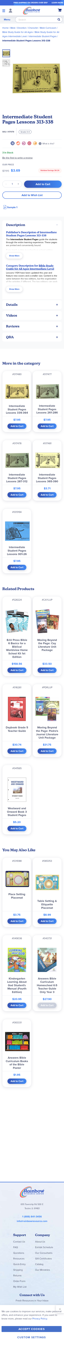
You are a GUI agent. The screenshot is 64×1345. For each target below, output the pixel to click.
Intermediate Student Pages (43, 36)
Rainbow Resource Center (32, 1192)
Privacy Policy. (40, 1318)
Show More (14, 255)
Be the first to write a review (17, 157)
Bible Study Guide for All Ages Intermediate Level (30, 267)
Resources (18, 1258)
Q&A (10, 337)
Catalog (39, 1264)
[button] (6, 62)
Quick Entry (19, 1264)
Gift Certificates (43, 1258)
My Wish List (19, 1287)
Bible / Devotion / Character (24, 28)
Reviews (12, 326)
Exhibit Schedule (44, 1247)
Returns (17, 1275)
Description (15, 225)
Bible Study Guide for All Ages (17, 32)
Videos (11, 315)
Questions (18, 1253)
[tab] (32, 224)
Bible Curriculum (48, 28)
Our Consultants (43, 1253)
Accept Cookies (31, 1329)
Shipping (18, 1270)
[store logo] (31, 10)
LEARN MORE (57, 2)
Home (5, 28)
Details (12, 305)
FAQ (15, 1247)
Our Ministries (42, 1270)
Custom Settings (31, 1337)
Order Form (19, 1281)
